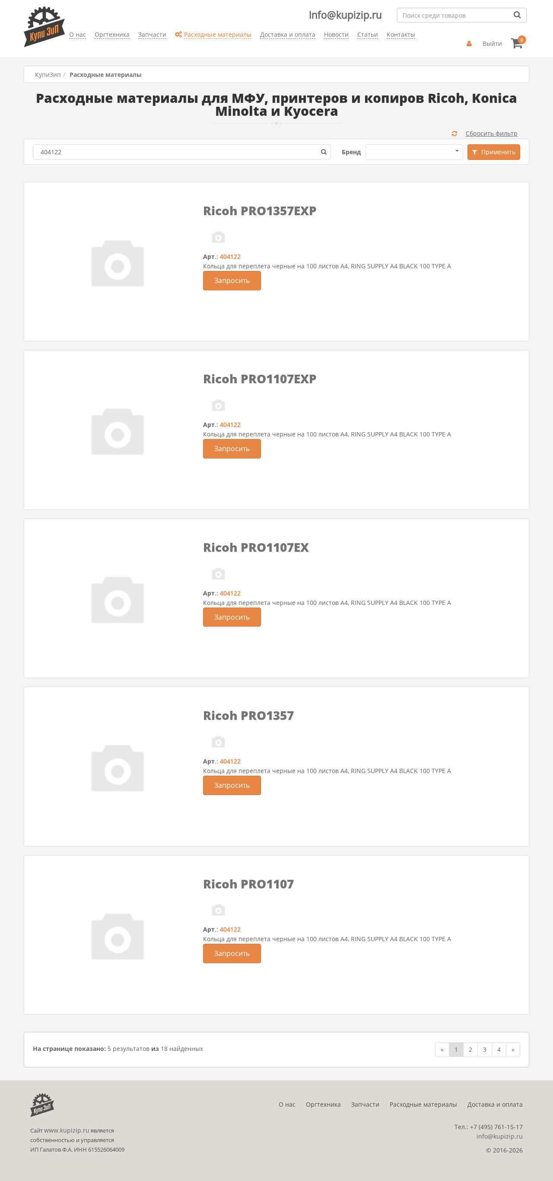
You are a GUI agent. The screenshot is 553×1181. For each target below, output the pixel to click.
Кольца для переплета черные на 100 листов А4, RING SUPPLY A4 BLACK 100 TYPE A (327, 266)
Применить (498, 152)
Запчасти (365, 1104)
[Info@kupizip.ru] (69, 47)
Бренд (351, 152)
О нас (287, 1104)
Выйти (492, 43)
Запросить (232, 280)
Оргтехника (323, 1104)
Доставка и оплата (495, 1104)
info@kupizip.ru (500, 1136)
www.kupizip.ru (66, 1130)
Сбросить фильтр (492, 133)
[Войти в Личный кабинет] (470, 43)
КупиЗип (48, 74)
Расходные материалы (423, 1104)
